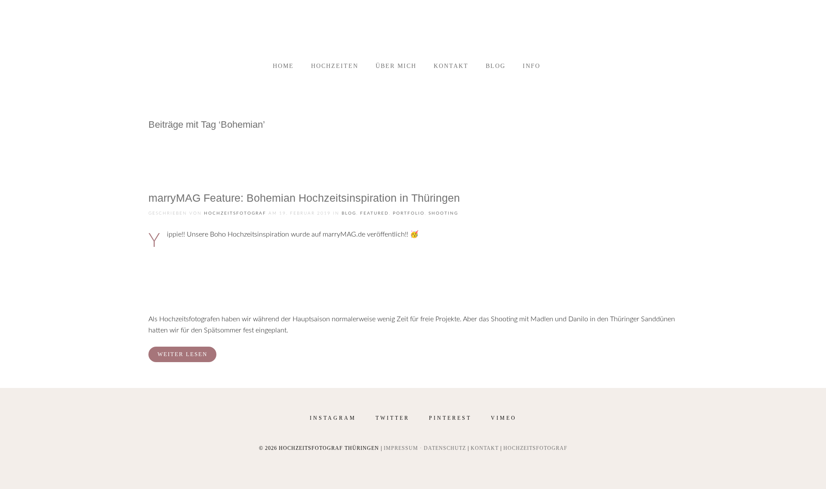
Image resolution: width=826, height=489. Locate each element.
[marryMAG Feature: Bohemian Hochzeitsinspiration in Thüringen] (180, 156)
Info (531, 66)
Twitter (393, 418)
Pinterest (450, 418)
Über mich (396, 66)
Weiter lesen (182, 354)
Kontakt (451, 66)
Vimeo (504, 418)
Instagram (333, 418)
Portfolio (409, 213)
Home (283, 66)
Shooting (443, 213)
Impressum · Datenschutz (425, 448)
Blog (495, 66)
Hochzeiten (334, 66)
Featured (374, 213)
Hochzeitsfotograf (235, 213)
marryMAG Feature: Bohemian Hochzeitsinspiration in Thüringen (304, 198)
